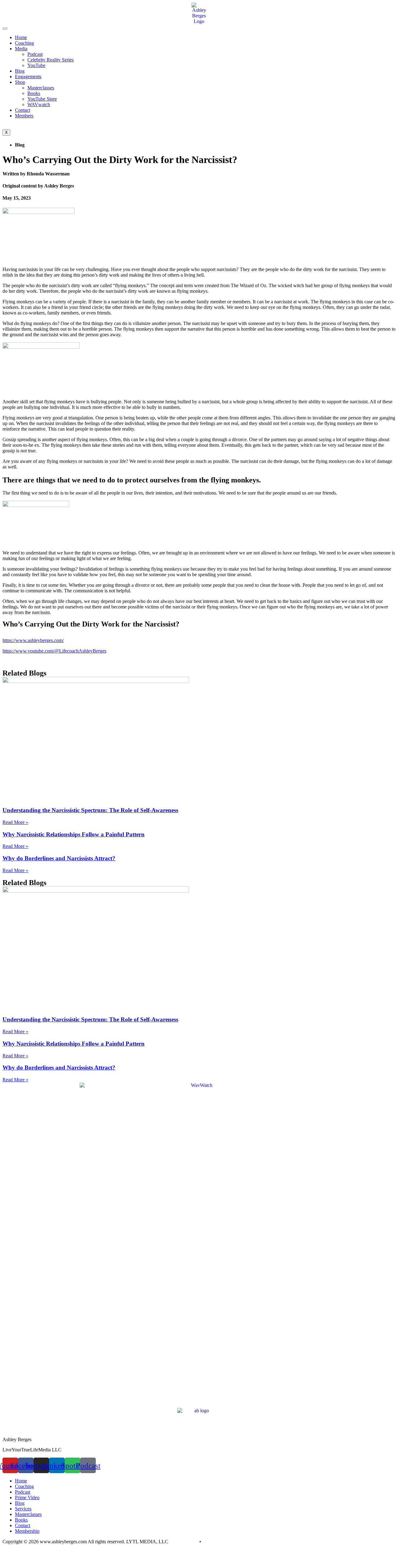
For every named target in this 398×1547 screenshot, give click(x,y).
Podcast (35, 54)
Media (21, 48)
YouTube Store (42, 99)
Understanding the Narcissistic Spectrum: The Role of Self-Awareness (90, 810)
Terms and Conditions (224, 1541)
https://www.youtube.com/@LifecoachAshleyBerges (54, 651)
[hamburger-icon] (4, 28)
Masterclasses (40, 87)
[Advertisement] (194, 1364)
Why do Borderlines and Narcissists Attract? (58, 858)
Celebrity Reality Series (50, 59)
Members (24, 115)
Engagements (28, 76)
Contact (22, 110)
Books (33, 93)
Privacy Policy (183, 1541)
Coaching (24, 43)
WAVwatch (38, 104)
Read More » (15, 822)
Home (21, 37)
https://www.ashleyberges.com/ (33, 640)
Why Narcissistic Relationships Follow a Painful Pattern (73, 834)
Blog (20, 71)
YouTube (36, 65)
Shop (20, 82)
